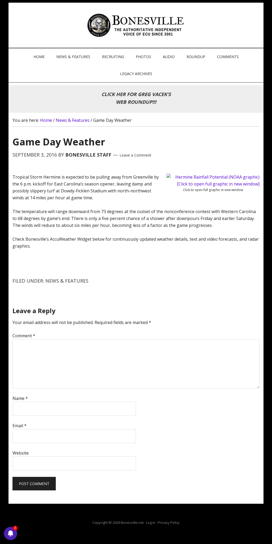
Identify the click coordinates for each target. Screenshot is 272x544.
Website (20, 453)
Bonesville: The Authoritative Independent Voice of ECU (137, 25)
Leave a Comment (135, 155)
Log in (150, 522)
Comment (23, 336)
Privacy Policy (169, 522)
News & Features (66, 281)
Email (19, 426)
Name (20, 398)
